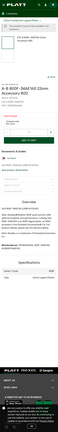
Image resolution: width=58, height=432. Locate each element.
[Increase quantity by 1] (51, 132)
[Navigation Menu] (4, 5)
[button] (8, 42)
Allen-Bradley (10, 84)
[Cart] (53, 5)
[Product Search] (39, 5)
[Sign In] (45, 5)
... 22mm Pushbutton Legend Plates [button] (20, 20)
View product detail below (15, 170)
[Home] (17, 5)
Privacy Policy (47, 421)
